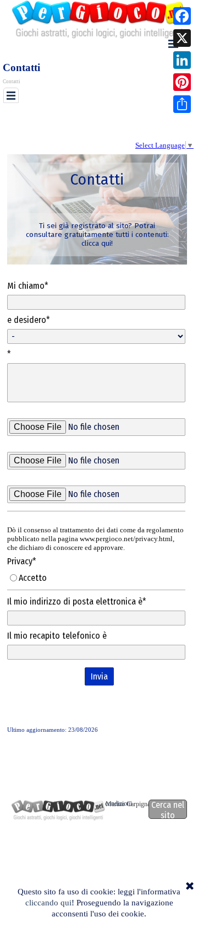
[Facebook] (182, 16)
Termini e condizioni (105, 803)
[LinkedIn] (182, 60)
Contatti (11, 81)
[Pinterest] (182, 82)
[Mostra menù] (11, 95)
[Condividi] (182, 104)
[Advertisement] (100, 122)
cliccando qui (48, 902)
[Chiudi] (189, 886)
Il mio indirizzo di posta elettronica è (76, 601)
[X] (182, 38)
